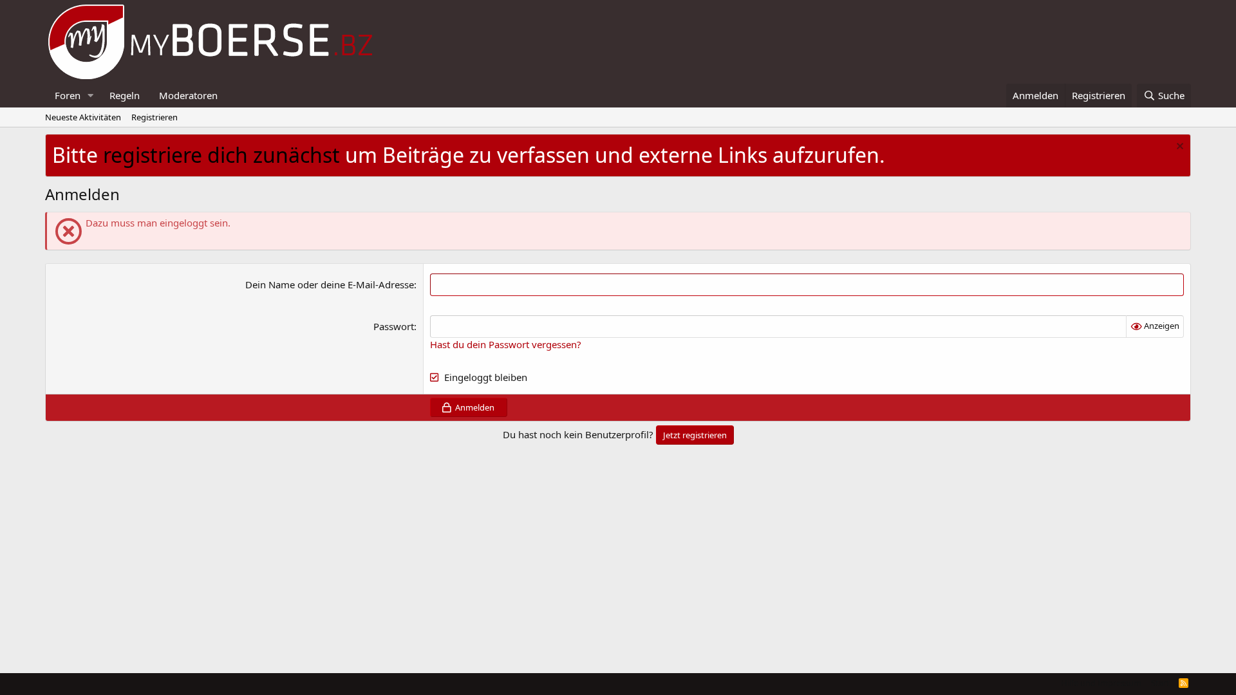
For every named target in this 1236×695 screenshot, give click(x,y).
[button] (91, 95)
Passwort (393, 326)
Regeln (124, 95)
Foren (67, 95)
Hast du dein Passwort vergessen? (505, 344)
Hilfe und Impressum (1101, 683)
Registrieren (154, 117)
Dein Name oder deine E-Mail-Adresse (329, 284)
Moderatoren (188, 95)
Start (1160, 683)
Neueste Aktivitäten (83, 117)
